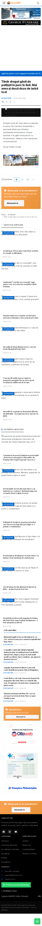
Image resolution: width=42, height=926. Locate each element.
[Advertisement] (21, 48)
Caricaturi (5, 841)
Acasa (3, 214)
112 (39, 896)
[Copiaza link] (14, 102)
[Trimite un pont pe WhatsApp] (37, 921)
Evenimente (5, 862)
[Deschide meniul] (4, 3)
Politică (4, 858)
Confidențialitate (28, 849)
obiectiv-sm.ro (10, 879)
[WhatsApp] (10, 102)
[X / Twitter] (6, 102)
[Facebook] (2, 102)
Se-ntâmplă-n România (10, 849)
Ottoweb (4, 910)
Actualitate (6, 98)
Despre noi (26, 845)
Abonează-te (12, 203)
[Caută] (38, 3)
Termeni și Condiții (29, 854)
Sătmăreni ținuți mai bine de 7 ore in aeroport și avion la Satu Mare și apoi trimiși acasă (20, 696)
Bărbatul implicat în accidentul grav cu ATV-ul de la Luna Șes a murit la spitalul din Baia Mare (22, 639)
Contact (25, 841)
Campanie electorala (9, 845)
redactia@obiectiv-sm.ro (14, 875)
